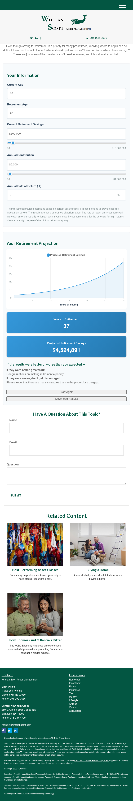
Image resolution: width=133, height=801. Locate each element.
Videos (73, 707)
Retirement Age (17, 104)
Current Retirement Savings (25, 124)
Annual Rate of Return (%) (24, 186)
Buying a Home (98, 570)
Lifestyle (73, 700)
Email (13, 442)
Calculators (75, 710)
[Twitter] (31, 38)
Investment (75, 683)
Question (13, 464)
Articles (73, 703)
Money (73, 697)
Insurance (74, 690)
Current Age (15, 85)
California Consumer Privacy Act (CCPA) (91, 760)
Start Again (66, 392)
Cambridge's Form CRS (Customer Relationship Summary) (29, 793)
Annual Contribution (20, 155)
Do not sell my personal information (60, 763)
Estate (72, 686)
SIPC (117, 774)
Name (13, 420)
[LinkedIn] (36, 38)
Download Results (66, 399)
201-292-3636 (98, 38)
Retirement (75, 679)
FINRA (110, 774)
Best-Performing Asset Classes (35, 570)
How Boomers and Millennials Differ (35, 640)
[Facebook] (41, 38)
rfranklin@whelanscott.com (16, 724)
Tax (71, 693)
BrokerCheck (64, 737)
